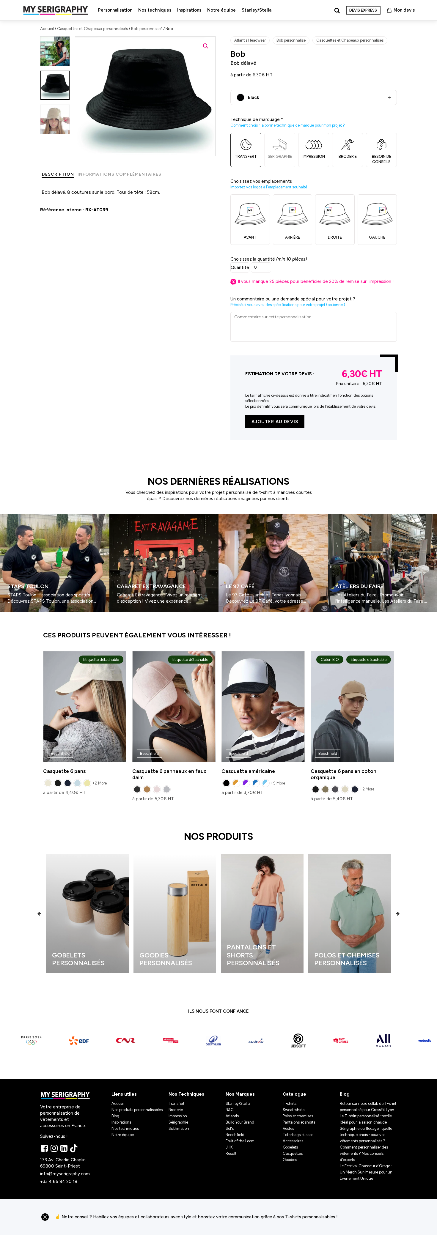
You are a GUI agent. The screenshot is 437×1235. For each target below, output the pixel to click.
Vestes (288, 1128)
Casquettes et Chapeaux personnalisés (92, 28)
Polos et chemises (298, 1116)
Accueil (47, 28)
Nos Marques (240, 1094)
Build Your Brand (240, 1122)
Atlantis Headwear (250, 40)
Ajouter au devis (274, 421)
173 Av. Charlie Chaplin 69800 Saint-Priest (63, 1163)
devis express (363, 10)
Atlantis (232, 1116)
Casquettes (293, 1153)
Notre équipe (221, 10)
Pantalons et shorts (299, 1122)
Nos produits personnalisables (137, 1110)
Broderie (176, 1110)
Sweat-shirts (293, 1110)
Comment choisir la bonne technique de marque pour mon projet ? (287, 125)
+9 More (278, 783)
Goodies (290, 1159)
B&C (230, 1110)
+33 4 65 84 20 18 (58, 1181)
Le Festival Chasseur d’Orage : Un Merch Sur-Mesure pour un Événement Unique (366, 1172)
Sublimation (179, 1128)
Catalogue (294, 1094)
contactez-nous (370, 1217)
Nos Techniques (186, 1094)
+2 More (99, 783)
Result (231, 1153)
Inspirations (189, 10)
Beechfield (235, 1134)
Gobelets (290, 1147)
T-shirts (289, 1103)
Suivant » (17, 614)
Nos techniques (154, 10)
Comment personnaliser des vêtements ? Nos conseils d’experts (364, 1153)
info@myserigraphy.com (65, 1173)
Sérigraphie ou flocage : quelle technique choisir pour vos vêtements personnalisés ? (366, 1134)
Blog (115, 1116)
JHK (229, 1147)
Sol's (230, 1128)
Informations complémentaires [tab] (119, 174)
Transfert (176, 1103)
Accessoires (293, 1141)
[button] (205, 46)
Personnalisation (115, 10)
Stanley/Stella (256, 10)
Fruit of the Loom (240, 1141)
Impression (178, 1116)
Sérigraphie (178, 1122)
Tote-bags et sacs (298, 1134)
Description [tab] (58, 174)
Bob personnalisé (146, 28)
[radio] (48, 783)
